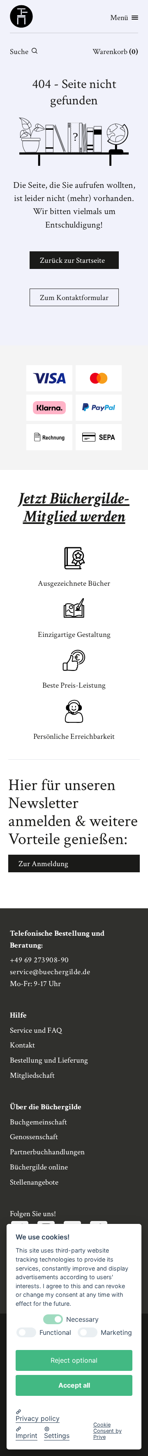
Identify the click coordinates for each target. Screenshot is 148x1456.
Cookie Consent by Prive (107, 1431)
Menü (119, 18)
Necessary (82, 1319)
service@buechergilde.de (50, 972)
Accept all (74, 1385)
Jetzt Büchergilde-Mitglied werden (74, 507)
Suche (19, 52)
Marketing (116, 1332)
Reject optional (74, 1360)
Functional (55, 1332)
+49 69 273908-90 (39, 960)
